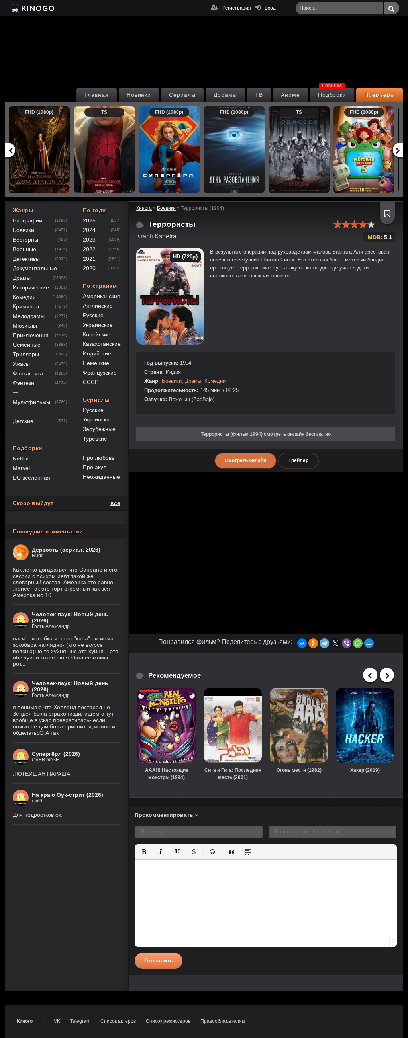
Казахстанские (102, 344)
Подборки (332, 93)
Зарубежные (99, 429)
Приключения (31, 335)
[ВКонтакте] (302, 643)
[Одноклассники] (313, 643)
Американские (101, 296)
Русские (93, 315)
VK (57, 1021)
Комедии (215, 381)
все (115, 503)
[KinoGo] (32, 8)
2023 (89, 239)
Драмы (193, 381)
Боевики (172, 381)
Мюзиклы (25, 325)
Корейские (96, 334)
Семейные (27, 344)
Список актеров (118, 1021)
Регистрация (236, 8)
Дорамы (225, 95)
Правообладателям (222, 1021)
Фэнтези (23, 383)
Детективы (26, 259)
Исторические (31, 287)
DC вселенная (31, 477)
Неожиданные (101, 477)
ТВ (259, 95)
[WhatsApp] (358, 643)
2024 (89, 230)
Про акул (94, 467)
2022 (89, 249)
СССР (90, 382)
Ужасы (21, 364)
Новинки (139, 95)
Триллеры (26, 354)
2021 (89, 259)
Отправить (158, 961)
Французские (100, 372)
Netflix (20, 458)
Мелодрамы (29, 316)
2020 (89, 268)
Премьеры (379, 95)
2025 (89, 220)
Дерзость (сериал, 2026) (66, 549)
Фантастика (28, 373)
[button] (143, 851)
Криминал (26, 306)
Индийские (97, 353)
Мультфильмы (31, 402)
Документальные (35, 268)
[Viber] (346, 643)
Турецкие (95, 438)
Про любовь (98, 458)
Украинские (98, 325)
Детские (23, 421)
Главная (96, 95)
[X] (335, 643)
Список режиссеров (168, 1021)
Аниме (290, 95)
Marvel (21, 468)
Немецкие (96, 363)
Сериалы (182, 95)
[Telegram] (324, 643)
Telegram (80, 1021)
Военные (24, 249)
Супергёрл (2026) (56, 754)
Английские (98, 305)
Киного (25, 1021)
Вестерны (25, 239)
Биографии (27, 220)
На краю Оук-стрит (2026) (67, 795)
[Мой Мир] (369, 643)
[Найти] (391, 8)
